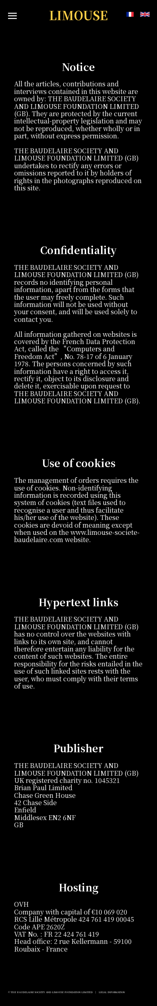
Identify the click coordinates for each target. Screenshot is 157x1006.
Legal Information (112, 992)
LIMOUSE (78, 15)
